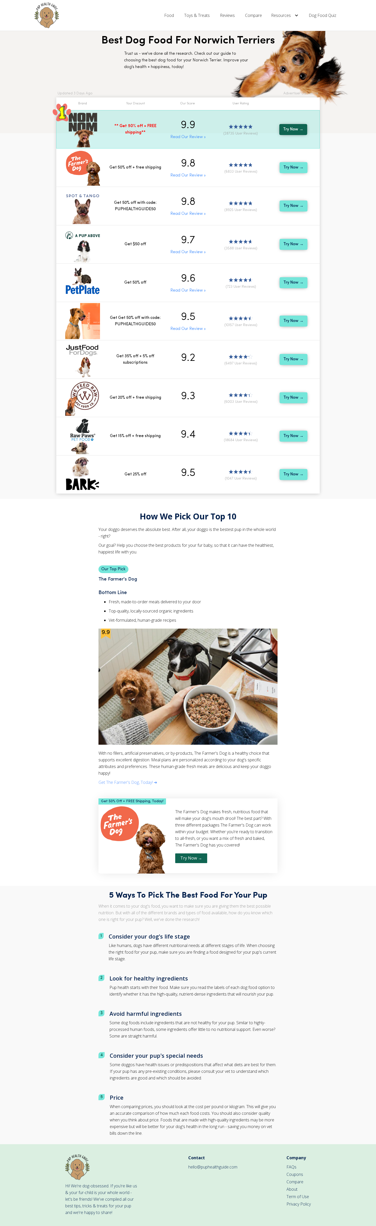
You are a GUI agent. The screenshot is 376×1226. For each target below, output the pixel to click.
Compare (253, 15)
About (291, 1189)
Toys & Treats (197, 15)
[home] (47, 15)
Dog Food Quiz (322, 15)
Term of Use (297, 1196)
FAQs (291, 1167)
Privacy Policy (298, 1204)
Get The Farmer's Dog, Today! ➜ (127, 782)
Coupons (294, 1174)
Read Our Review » (188, 137)
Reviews (227, 15)
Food (169, 15)
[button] (285, 15)
